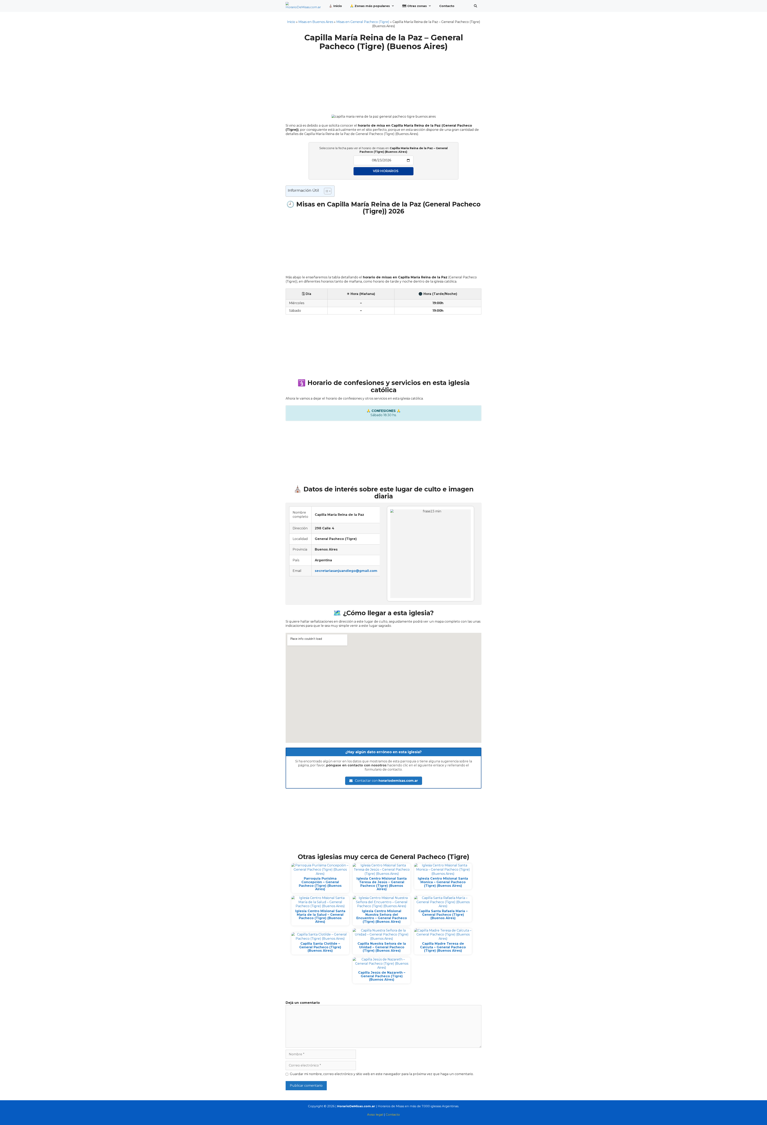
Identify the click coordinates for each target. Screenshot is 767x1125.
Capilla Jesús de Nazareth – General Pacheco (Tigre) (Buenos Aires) (381, 976)
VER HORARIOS (385, 171)
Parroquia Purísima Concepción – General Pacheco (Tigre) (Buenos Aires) (320, 884)
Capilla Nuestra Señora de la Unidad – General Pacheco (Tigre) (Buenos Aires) (382, 947)
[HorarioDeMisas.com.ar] (304, 6)
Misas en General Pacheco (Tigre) (362, 22)
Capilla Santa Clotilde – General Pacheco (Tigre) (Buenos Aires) (320, 947)
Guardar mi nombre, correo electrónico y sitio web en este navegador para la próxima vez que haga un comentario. (382, 1074)
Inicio (291, 22)
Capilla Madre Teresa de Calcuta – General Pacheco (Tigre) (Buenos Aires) (443, 947)
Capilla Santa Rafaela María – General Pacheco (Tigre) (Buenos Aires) (443, 914)
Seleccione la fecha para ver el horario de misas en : (383, 150)
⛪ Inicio (335, 6)
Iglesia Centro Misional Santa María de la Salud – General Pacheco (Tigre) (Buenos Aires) (320, 916)
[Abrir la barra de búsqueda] (475, 6)
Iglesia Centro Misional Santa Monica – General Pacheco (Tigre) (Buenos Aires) (443, 882)
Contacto (446, 6)
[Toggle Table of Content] (325, 191)
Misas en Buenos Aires (315, 22)
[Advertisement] (383, 80)
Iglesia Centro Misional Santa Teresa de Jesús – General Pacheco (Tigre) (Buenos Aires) (382, 884)
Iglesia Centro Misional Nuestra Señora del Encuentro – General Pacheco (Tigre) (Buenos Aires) (381, 916)
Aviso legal (375, 1114)
